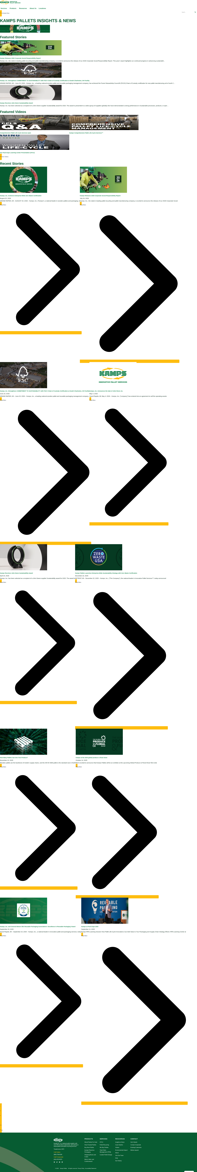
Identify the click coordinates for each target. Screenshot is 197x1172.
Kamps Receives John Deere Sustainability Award (16, 103)
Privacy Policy (81, 1168)
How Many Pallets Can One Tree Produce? (14, 757)
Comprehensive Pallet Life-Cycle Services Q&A (15, 133)
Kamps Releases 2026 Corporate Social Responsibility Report (20, 58)
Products (13, 8)
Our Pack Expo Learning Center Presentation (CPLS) (17, 152)
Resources (23, 8)
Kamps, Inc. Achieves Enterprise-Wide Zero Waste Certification (25, 31)
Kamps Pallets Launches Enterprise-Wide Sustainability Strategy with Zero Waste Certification (106, 573)
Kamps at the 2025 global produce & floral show (91, 757)
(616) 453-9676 (58, 1159)
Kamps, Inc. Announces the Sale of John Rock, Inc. (106, 391)
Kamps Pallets (63, 1168)
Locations (42, 8)
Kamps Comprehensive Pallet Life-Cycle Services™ (86, 133)
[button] (195, 12)
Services (4, 8)
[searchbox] (189, 12)
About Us (33, 8)
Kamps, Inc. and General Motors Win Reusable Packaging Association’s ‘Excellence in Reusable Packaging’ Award (37, 926)
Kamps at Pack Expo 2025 (89, 926)
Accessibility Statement (90, 1168)
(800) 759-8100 (58, 1154)
